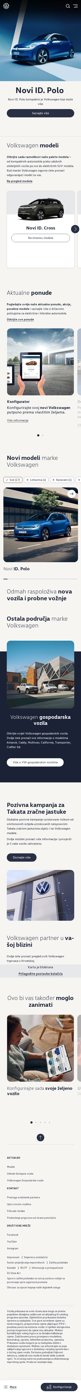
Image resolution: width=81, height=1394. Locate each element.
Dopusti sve (40, 287)
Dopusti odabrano (40, 297)
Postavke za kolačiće (40, 307)
